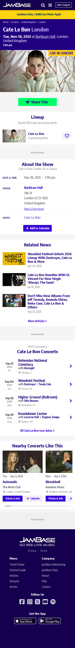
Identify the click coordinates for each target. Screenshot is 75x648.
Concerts (15, 22)
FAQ (44, 581)
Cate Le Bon (32, 218)
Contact (46, 586)
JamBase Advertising (53, 564)
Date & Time (10, 178)
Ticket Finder (17, 564)
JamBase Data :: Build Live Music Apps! (39, 14)
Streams (14, 581)
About (45, 575)
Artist (6, 218)
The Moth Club (12, 487)
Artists (13, 586)
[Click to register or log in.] (67, 136)
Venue (6, 188)
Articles (14, 575)
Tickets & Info (12, 498)
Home (5, 22)
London (42, 22)
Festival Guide (18, 570)
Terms (43, 550)
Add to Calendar (40, 228)
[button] (43, 5)
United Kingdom (28, 22)
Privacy (32, 550)
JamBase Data (50, 570)
